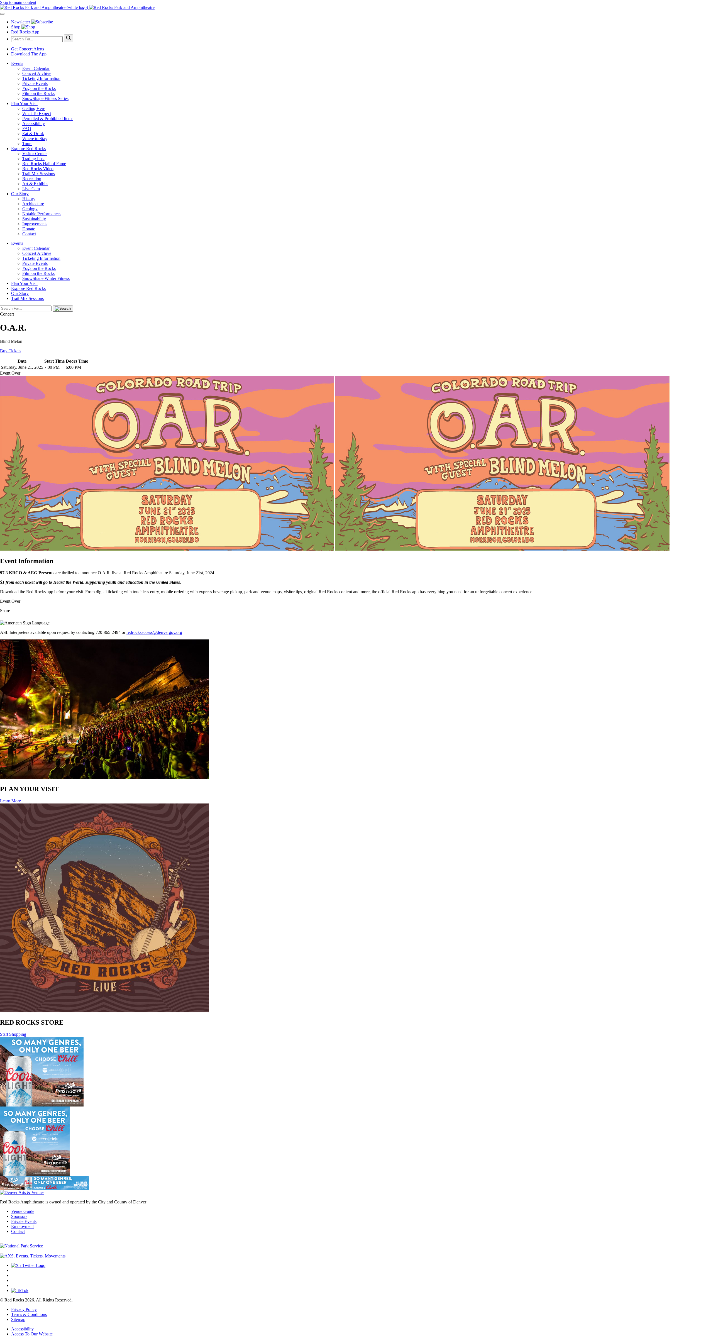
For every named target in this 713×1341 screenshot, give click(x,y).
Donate (28, 228)
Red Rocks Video (37, 168)
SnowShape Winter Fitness (46, 278)
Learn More (10, 800)
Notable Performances (41, 213)
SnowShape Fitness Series (45, 98)
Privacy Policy (24, 1309)
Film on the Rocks (38, 93)
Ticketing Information (41, 78)
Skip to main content (18, 2)
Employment (22, 1226)
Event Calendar (36, 68)
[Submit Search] (68, 38)
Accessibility (33, 123)
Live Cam (31, 188)
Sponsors (19, 1216)
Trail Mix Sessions (38, 173)
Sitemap (18, 1319)
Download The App (29, 54)
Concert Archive (36, 73)
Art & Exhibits (35, 183)
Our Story (20, 193)
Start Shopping (13, 1034)
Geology (30, 208)
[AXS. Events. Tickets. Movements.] (33, 1256)
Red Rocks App (25, 32)
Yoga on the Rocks (39, 88)
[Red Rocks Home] (356, 7)
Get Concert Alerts (27, 49)
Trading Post (33, 158)
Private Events (35, 83)
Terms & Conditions (29, 1314)
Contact (29, 233)
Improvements (34, 223)
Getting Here (33, 108)
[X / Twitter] (28, 1265)
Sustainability (34, 218)
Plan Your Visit (24, 103)
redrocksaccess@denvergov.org (154, 632)
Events (17, 63)
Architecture (33, 203)
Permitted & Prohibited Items (47, 118)
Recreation (31, 178)
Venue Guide (22, 1211)
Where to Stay (34, 138)
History (28, 198)
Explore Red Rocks (28, 148)
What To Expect (36, 113)
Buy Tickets (10, 350)
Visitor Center (34, 153)
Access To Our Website (32, 1334)
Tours (27, 143)
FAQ (26, 128)
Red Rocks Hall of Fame (44, 163)
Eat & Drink (33, 133)
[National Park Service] (21, 1246)
